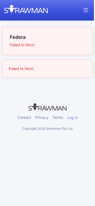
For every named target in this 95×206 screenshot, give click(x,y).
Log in (72, 117)
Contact (24, 117)
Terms (58, 117)
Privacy (41, 117)
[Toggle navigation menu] (86, 10)
